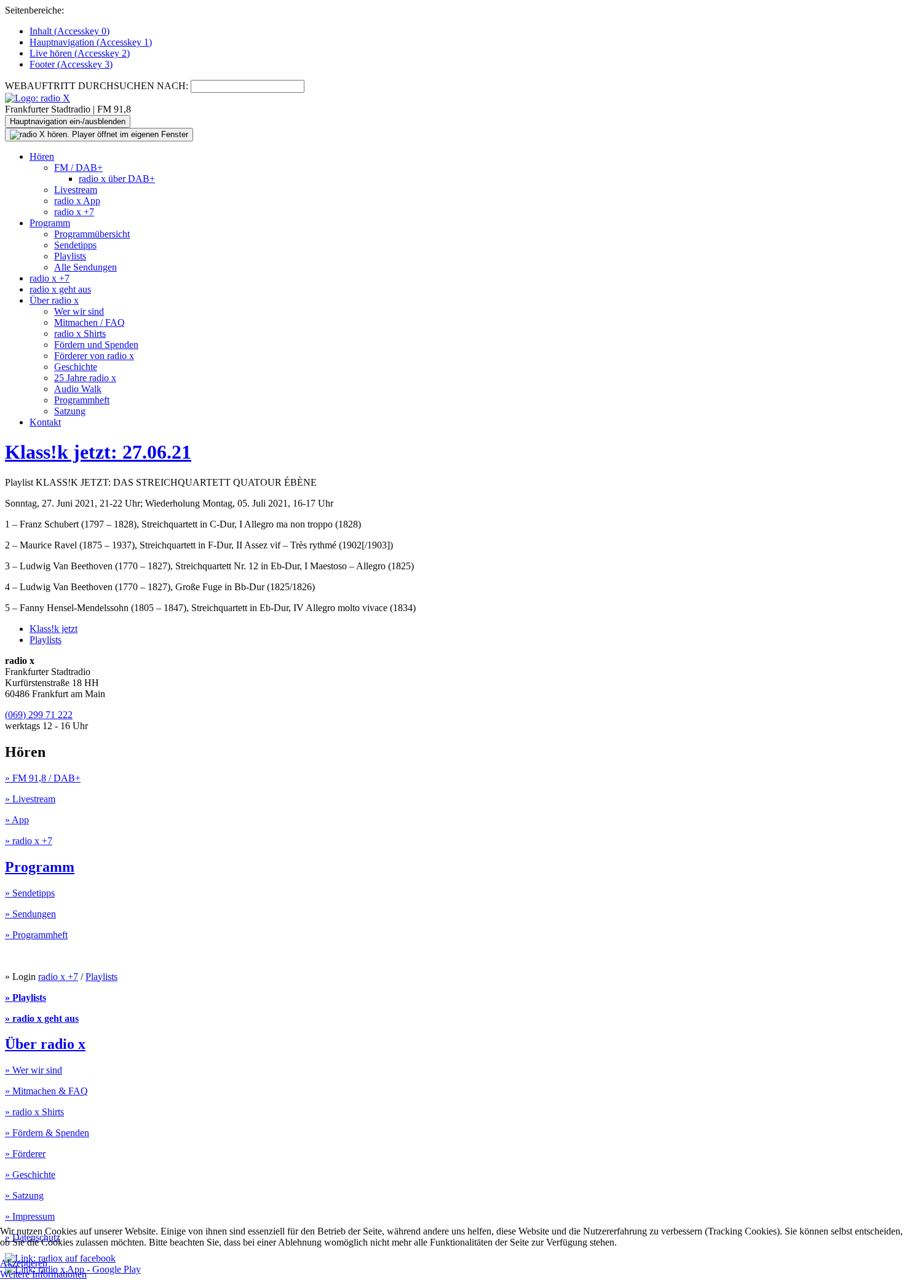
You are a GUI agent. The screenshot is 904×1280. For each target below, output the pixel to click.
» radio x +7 (28, 841)
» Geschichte (30, 1174)
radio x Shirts (80, 333)
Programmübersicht (92, 234)
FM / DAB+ (78, 167)
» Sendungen (30, 914)
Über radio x (54, 300)
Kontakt (45, 422)
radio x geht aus (60, 289)
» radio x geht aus (42, 1018)
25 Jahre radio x (85, 378)
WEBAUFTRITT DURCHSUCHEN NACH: (96, 86)
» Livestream (30, 799)
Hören (42, 156)
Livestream (75, 189)
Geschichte (75, 366)
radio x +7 (74, 212)
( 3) (71, 64)
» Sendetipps (30, 893)
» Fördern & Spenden (47, 1133)
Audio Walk (77, 389)
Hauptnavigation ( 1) (91, 42)
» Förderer (25, 1153)
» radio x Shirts (34, 1112)
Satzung (69, 411)
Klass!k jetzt (53, 628)
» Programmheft (36, 935)
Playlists (70, 256)
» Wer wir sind (33, 1070)
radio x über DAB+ (117, 178)
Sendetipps (75, 245)
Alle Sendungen (85, 267)
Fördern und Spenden (96, 344)
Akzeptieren (23, 1263)
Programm (50, 223)
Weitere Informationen (43, 1274)
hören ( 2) (80, 53)
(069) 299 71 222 (39, 714)
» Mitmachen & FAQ (46, 1091)
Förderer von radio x (94, 355)
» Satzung (24, 1195)
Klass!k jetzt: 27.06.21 (98, 452)
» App (17, 820)
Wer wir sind (79, 311)
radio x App (77, 201)
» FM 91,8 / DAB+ (43, 778)
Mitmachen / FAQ (89, 322)
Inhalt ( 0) (69, 31)
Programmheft (81, 400)
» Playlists (25, 997)
